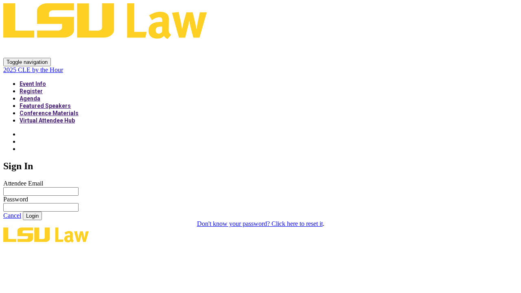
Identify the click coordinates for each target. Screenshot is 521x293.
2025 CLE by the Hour (62, 49)
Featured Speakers (45, 106)
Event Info (33, 84)
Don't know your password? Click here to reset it (260, 223)
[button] (12, 215)
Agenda (30, 98)
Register (31, 91)
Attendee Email (23, 183)
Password (15, 199)
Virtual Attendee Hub (47, 120)
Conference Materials (49, 113)
